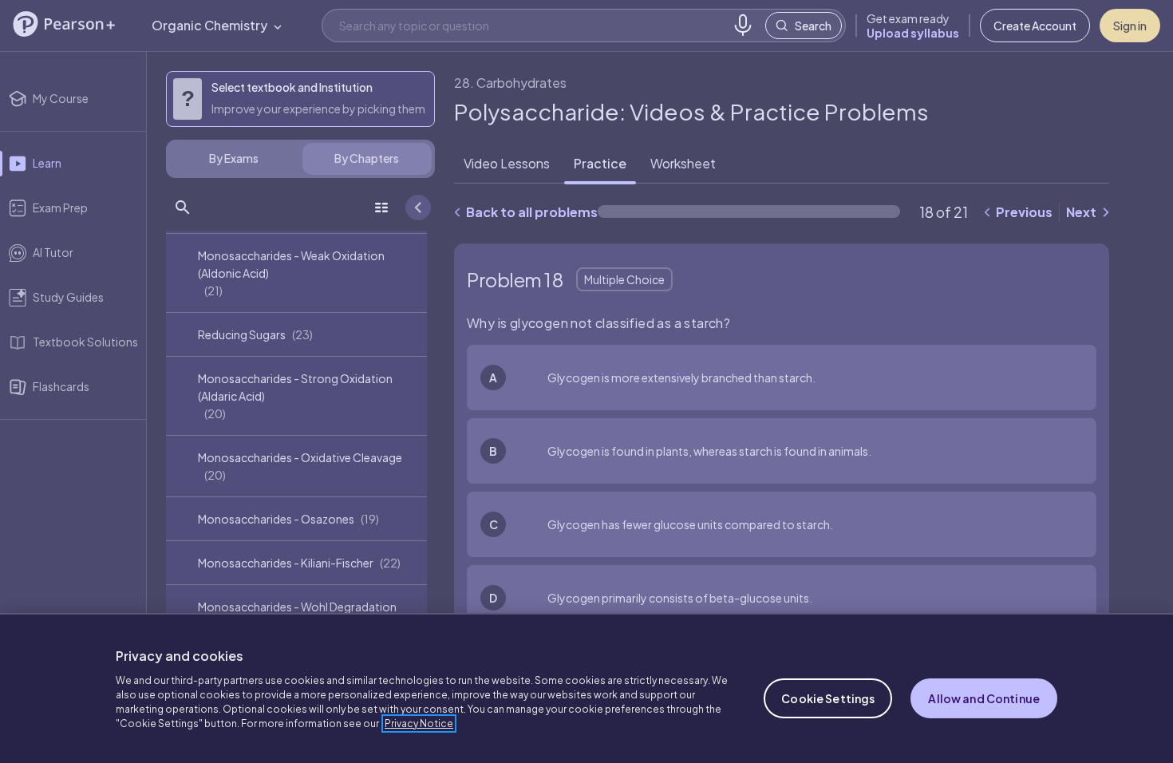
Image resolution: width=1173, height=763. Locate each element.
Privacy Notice (419, 723)
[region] (586, 688)
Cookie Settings (828, 698)
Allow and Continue (984, 698)
